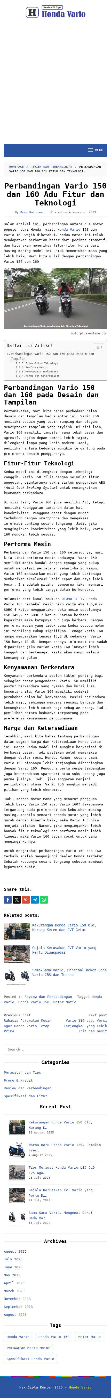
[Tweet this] (17, 900)
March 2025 (14, 1291)
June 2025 (13, 1267)
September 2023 (18, 1307)
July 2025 (13, 1259)
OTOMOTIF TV (73, 599)
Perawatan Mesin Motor (28, 1348)
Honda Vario (68, 229)
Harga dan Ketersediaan (43, 375)
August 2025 (15, 1251)
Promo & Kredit (18, 1080)
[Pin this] (26, 900)
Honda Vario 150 (33, 1002)
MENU (99, 150)
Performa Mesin (36, 367)
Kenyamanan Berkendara (42, 371)
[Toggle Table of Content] (96, 347)
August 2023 (15, 1315)
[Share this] (8, 900)
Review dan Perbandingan (48, 997)
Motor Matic (64, 1002)
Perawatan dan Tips (22, 1072)
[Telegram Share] (35, 900)
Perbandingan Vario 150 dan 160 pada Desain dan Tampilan (52, 356)
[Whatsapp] (44, 900)
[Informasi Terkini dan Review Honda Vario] (55, 11)
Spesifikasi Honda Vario (30, 1359)
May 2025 (12, 1275)
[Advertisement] (55, 86)
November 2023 (17, 1299)
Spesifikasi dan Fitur (25, 1096)
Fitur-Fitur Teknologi (42, 363)
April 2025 (14, 1283)
